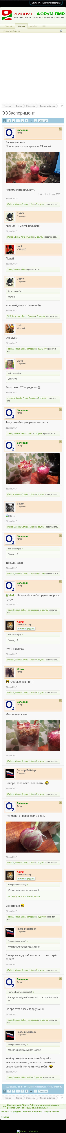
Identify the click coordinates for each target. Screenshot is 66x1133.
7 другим (42, 398)
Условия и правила (32, 1112)
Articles (33, 26)
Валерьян (31, 349)
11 (35, 121)
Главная (8, 26)
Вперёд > (43, 121)
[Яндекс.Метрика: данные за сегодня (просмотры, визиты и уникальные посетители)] (27, 1131)
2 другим (44, 610)
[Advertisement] (33, 70)
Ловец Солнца (21, 204)
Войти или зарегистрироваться (46, 3)
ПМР (4, 1106)
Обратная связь (52, 1112)
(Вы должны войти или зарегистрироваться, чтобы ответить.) (34, 1087)
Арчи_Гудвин (27, 237)
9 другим (41, 316)
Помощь (5, 1117)
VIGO (29, 1077)
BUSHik (10, 316)
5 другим (39, 237)
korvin (17, 316)
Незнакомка (32, 610)
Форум (21, 26)
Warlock (10, 204)
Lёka (32, 204)
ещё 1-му (42, 349)
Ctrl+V (29, 433)
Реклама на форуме (11, 1112)
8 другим (40, 970)
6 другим (40, 527)
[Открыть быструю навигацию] (62, 106)
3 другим (40, 204)
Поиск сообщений (11, 31)
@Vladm (11, 595)
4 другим (40, 494)
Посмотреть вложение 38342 (24, 896)
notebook (11, 398)
